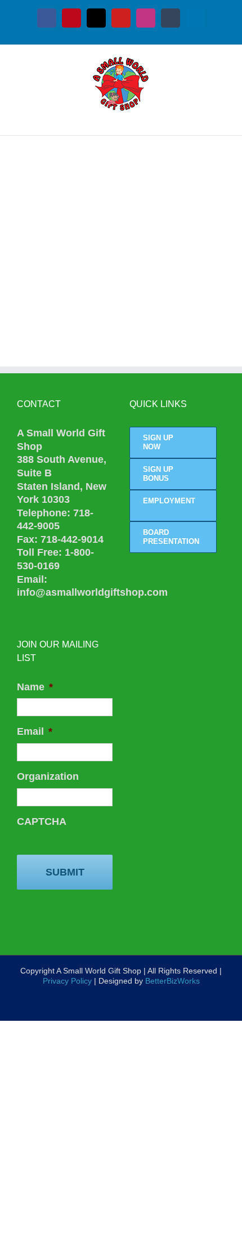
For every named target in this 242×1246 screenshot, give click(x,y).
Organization (48, 776)
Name (35, 687)
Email (34, 731)
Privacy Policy (67, 980)
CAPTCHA (41, 821)
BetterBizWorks (172, 980)
